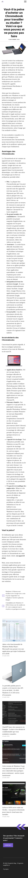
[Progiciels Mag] (3, 1)
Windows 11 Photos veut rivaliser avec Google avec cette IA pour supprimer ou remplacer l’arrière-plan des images (15, 596)
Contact (8, 845)
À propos (5, 869)
